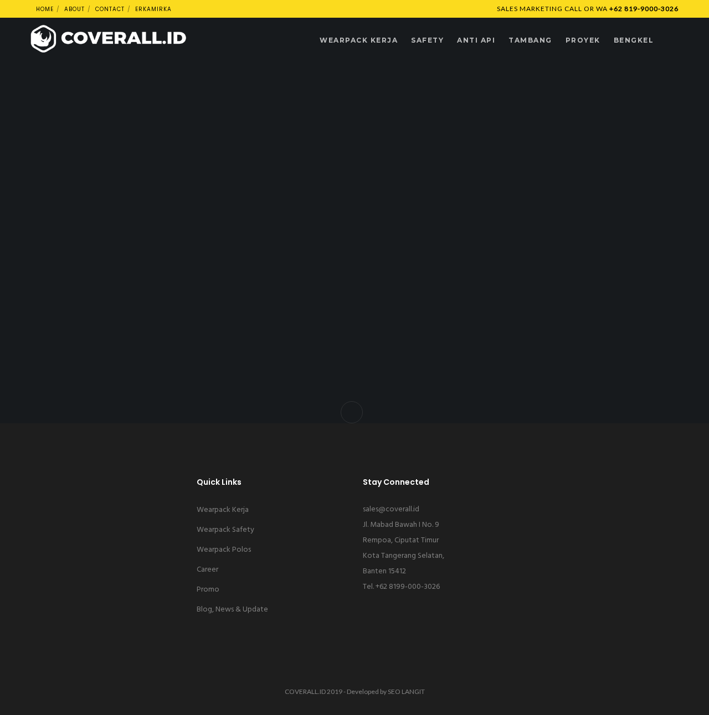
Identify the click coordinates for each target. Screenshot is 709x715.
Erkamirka (153, 9)
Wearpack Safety (225, 530)
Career (207, 569)
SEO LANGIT (406, 691)
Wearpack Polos (224, 549)
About (74, 9)
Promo (208, 589)
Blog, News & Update (232, 609)
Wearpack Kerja (223, 510)
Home (45, 9)
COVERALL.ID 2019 (313, 691)
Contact (110, 9)
